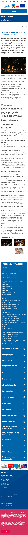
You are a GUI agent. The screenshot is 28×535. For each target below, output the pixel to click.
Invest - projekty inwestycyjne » (9, 288)
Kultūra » (4, 296)
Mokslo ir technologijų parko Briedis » (9, 494)
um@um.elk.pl (7, 482)
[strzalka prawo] (23, 462)
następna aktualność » (20, 259)
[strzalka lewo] (26, 462)
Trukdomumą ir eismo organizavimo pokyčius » (12, 332)
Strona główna (4, 19)
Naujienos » (4, 267)
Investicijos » (5, 284)
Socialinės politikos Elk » (6, 493)
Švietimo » (4, 271)
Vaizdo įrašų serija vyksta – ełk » (9, 277)
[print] (26, 26)
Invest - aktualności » (7, 286)
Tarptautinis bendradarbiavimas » (9, 336)
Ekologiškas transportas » (8, 343)
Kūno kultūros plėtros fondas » (9, 279)
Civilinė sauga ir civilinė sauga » (9, 273)
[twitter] (24, 26)
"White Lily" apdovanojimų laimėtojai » (11, 300)
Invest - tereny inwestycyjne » (8, 292)
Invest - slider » (5, 290)
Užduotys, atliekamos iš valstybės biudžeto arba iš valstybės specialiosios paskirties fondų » (13, 341)
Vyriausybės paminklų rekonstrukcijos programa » (13, 322)
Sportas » (4, 330)
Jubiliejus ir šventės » (7, 328)
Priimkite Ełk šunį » (6, 338)
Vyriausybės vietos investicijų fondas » (10, 320)
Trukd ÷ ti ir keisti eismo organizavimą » (11, 334)
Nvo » (3, 310)
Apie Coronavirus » (6, 294)
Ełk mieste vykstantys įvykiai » (8, 269)
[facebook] (22, 26)
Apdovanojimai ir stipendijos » (9, 306)
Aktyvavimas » (5, 324)
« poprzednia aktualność (7, 259)
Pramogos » (4, 326)
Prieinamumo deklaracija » (7, 503)
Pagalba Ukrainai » (6, 312)
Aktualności (11, 19)
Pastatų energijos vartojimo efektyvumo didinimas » (14, 314)
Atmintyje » (4, 298)
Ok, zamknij (5, 531)
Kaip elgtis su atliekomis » (7, 496)
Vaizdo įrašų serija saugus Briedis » (10, 275)
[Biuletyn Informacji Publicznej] (17, 6)
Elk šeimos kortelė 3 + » (6, 505)
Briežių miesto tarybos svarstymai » (10, 308)
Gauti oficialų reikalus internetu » (8, 491)
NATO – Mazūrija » (6, 302)
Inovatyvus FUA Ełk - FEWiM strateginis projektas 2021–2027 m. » (13, 281)
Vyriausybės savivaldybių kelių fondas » (11, 318)
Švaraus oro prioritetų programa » (10, 316)
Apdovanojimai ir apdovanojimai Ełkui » (11, 304)
